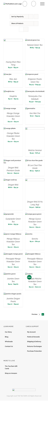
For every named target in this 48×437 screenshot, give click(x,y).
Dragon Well (13, 185)
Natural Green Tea (35, 45)
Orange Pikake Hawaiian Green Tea (13, 136)
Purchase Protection (34, 351)
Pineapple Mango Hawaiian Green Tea (13, 262)
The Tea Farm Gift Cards (11, 367)
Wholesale (9, 341)
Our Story (8, 332)
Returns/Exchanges (34, 346)
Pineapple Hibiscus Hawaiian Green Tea (35, 262)
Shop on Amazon (11, 373)
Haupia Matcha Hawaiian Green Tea (35, 281)
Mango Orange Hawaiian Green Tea (13, 116)
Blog (6, 337)
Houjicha (13, 96)
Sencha (35, 239)
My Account (31, 332)
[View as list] (26, 29)
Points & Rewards (33, 337)
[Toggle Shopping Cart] (25, 3)
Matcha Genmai (35, 150)
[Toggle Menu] (42, 3)
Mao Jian (13, 79)
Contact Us (9, 346)
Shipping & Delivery (34, 341)
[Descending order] (36, 16)
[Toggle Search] (33, 3)
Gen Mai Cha (34, 113)
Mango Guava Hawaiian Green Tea (35, 222)
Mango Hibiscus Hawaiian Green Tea (13, 242)
